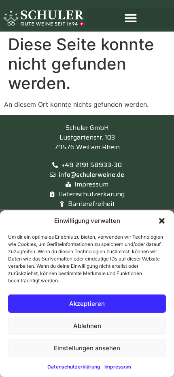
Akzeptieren (87, 303)
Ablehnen (87, 326)
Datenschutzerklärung (73, 367)
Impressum (117, 367)
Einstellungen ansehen (87, 348)
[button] (162, 221)
